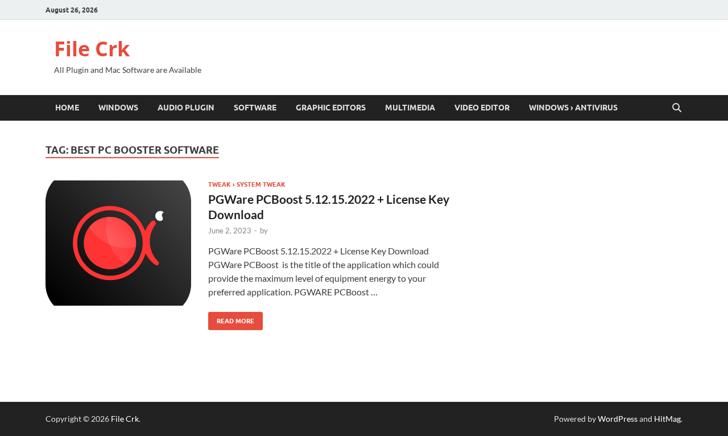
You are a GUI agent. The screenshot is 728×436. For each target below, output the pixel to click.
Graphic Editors (331, 107)
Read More (231, 318)
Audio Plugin (186, 107)
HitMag (667, 418)
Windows (118, 107)
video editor (482, 107)
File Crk (92, 49)
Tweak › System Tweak (247, 184)
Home (67, 107)
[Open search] (676, 108)
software (255, 107)
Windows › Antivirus (573, 107)
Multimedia (410, 107)
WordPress (618, 418)
